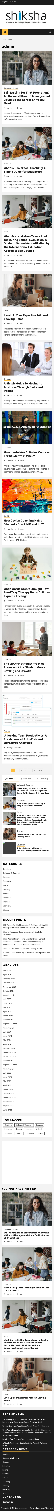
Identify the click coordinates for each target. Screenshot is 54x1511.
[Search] (50, 32)
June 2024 (7, 1036)
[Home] (4, 32)
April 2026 (7, 974)
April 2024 (7, 1044)
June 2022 (7, 1110)
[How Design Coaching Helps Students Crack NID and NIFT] (27, 496)
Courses (6, 877)
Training (6, 311)
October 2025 (8, 991)
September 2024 (10, 1024)
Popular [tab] (27, 779)
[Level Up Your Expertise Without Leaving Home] (27, 290)
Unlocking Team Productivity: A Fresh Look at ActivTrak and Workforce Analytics (25, 739)
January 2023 (8, 1093)
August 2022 (8, 1106)
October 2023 (8, 1061)
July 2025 (7, 999)
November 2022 (9, 1102)
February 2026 (9, 979)
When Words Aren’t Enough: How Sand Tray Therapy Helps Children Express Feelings (27, 592)
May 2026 (7, 970)
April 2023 (7, 1085)
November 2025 (9, 987)
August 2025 (8, 995)
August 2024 (8, 1028)
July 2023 (7, 1073)
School (6, 232)
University (7, 906)
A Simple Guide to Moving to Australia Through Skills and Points (23, 387)
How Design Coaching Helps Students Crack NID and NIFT (24, 522)
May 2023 (7, 1081)
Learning (6, 889)
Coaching (7, 516)
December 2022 (9, 1097)
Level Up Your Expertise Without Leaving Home (22, 948)
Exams (6, 885)
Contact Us (8, 1502)
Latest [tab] (11, 779)
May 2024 (7, 1040)
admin (21, 108)
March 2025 (8, 1015)
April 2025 (7, 1011)
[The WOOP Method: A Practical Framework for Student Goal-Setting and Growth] (27, 639)
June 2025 (7, 1003)
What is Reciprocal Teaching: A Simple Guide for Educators (24, 169)
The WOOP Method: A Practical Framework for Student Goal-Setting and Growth (24, 667)
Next (40, 770)
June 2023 (7, 1077)
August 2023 (8, 1069)
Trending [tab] (43, 779)
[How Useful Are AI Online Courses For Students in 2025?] (27, 427)
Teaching (7, 731)
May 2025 (7, 1007)
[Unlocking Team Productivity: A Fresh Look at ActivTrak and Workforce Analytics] (27, 711)
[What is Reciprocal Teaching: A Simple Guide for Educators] (27, 143)
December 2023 (9, 1052)
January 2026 (8, 983)
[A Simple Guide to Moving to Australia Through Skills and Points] (27, 359)
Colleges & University (11, 88)
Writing (6, 910)
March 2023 (8, 1089)
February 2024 (9, 1048)
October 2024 (8, 1020)
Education (7, 163)
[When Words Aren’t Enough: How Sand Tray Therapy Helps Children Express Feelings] (27, 564)
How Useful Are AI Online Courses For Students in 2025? (27, 454)
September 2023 (10, 1065)
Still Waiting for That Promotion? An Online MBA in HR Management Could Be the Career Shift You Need (27, 98)
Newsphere (35, 1508)
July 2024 (7, 1032)
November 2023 (9, 1056)
